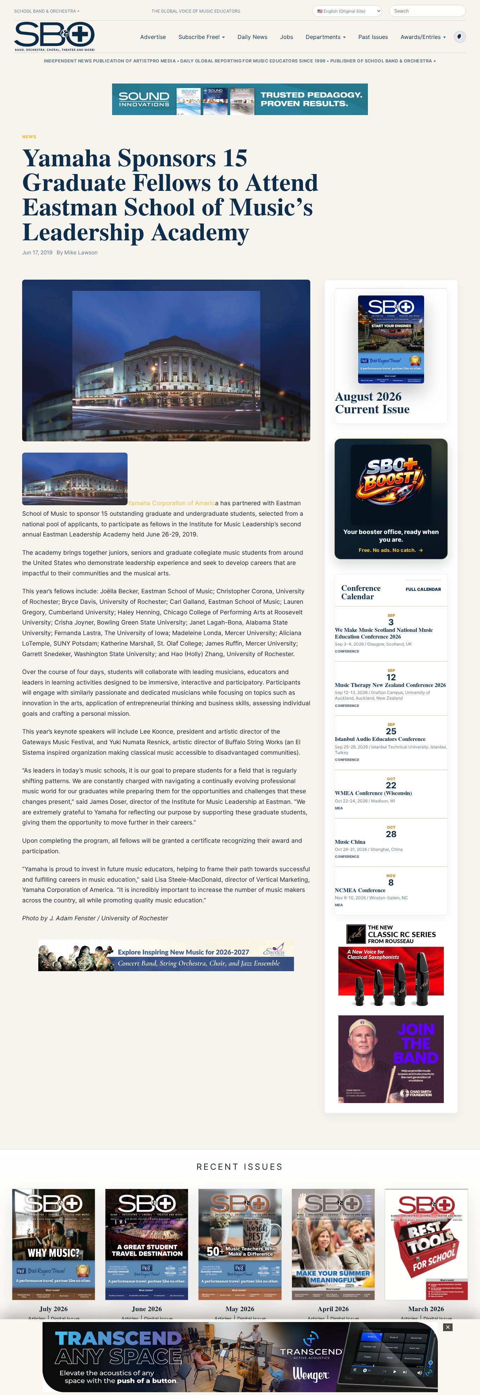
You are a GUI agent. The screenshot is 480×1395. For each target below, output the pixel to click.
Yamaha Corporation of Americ (171, 503)
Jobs (286, 36)
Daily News (252, 36)
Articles (37, 1319)
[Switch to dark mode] (460, 37)
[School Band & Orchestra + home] (54, 36)
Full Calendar (423, 589)
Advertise (153, 36)
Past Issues (373, 36)
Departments (323, 36)
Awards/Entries (421, 36)
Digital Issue (65, 1319)
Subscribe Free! (199, 36)
